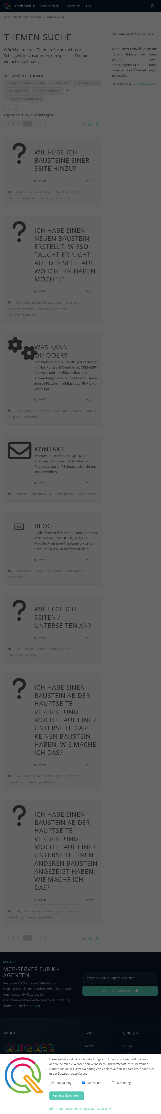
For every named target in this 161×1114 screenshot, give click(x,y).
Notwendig (64, 1083)
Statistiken (94, 1083)
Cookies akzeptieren (66, 1096)
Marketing (124, 1083)
